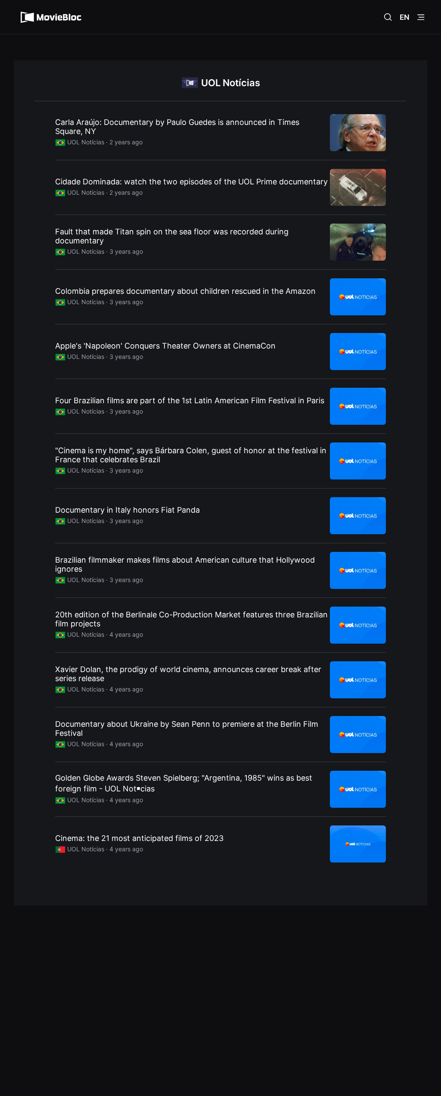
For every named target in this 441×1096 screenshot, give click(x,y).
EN (405, 17)
